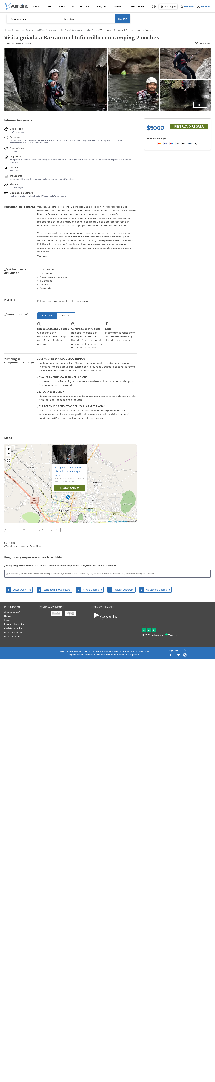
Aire (49, 6)
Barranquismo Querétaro (57, 589)
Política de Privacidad (13, 632)
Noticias (7, 616)
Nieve (62, 6)
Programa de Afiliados (14, 624)
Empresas (189, 6)
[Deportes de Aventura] (16, 6)
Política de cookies (12, 636)
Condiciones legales (13, 628)
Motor (117, 6)
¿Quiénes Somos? (12, 612)
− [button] (9, 453)
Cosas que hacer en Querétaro (46, 529)
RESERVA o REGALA (189, 126)
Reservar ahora (69, 487)
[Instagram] (185, 655)
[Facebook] (170, 655)
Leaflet (109, 522)
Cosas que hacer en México (17, 529)
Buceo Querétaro (22, 589)
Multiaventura (80, 6)
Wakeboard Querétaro (158, 589)
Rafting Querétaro (123, 589)
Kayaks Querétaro (92, 589)
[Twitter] (178, 655)
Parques (101, 6)
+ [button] (9, 449)
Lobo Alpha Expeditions (29, 546)
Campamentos (136, 6)
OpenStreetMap (121, 522)
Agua (36, 6)
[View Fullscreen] (8, 460)
